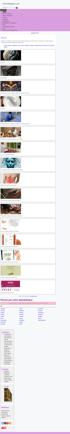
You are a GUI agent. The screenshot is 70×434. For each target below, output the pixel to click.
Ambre (20, 308)
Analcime (21, 316)
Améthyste (21, 310)
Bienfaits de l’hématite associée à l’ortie (8, 374)
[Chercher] (17, 8)
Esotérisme (14, 45)
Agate (1, 318)
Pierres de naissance (8, 15)
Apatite (20, 324)
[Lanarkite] (8, 395)
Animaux (52, 45)
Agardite (2, 316)
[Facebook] (2, 423)
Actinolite (2, 310)
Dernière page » (33, 296)
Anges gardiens (8, 45)
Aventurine (40, 314)
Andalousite (21, 320)
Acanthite (2, 308)
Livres (4, 28)
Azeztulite (40, 316)
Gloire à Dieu (4, 414)
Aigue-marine (3, 320)
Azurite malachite (42, 320)
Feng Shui (5, 19)
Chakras (5, 17)
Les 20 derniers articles (8, 26)
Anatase (21, 318)
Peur (19, 45)
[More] (10, 423)
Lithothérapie (6, 21)
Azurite (39, 318)
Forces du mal (46, 45)
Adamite (2, 312)
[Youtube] (5, 428)
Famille (5, 47)
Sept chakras (4, 412)
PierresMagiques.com (11, 4)
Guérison (27, 45)
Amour (22, 45)
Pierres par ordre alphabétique (10, 30)
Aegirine (2, 314)
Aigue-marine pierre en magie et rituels (8, 379)
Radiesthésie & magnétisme (10, 23)
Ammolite (21, 314)
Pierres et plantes (7, 13)
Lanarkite (6, 386)
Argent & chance (38, 45)
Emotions (32, 45)
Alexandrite (3, 322)
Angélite (21, 322)
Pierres (4, 12)
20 (28, 296)
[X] (5, 423)
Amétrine (21, 312)
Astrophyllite (41, 312)
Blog (4, 24)
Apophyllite (40, 308)
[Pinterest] (7, 423)
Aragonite (40, 310)
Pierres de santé (5, 410)
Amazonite (2, 324)
